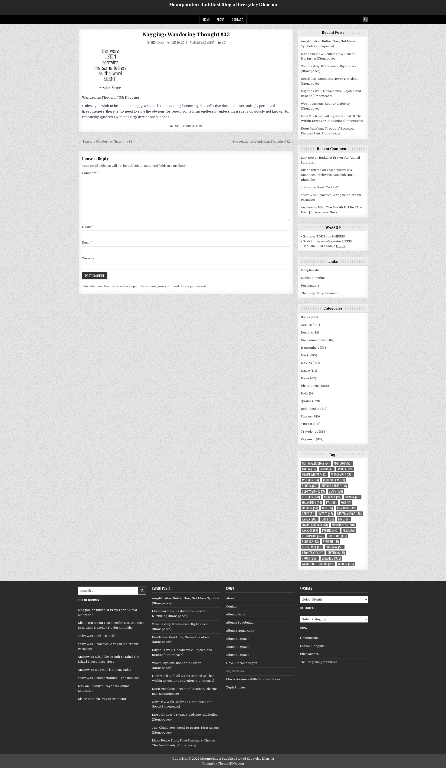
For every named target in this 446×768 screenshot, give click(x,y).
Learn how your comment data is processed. (174, 286)
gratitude (346, 508)
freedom (310, 508)
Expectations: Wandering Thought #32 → (263, 141)
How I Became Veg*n (241, 663)
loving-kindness (315, 525)
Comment (90, 173)
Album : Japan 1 (237, 639)
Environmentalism (314, 340)
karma (309, 519)
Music (305, 370)
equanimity (312, 502)
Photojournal (310, 385)
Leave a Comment (204, 42)
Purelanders (310, 285)
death (336, 491)
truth (310, 558)
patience (330, 530)
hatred (325, 513)
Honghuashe (310, 270)
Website (88, 258)
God (327, 508)
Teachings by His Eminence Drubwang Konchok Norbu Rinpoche (328, 174)
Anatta (309, 469)
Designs (307, 332)
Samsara (334, 547)
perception (313, 536)
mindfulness (343, 525)
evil (331, 502)
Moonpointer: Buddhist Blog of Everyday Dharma (223, 5)
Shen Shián (157, 42)
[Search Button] (365, 19)
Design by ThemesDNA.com (223, 763)
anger (326, 469)
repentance (312, 547)
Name (87, 226)
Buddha (309, 486)
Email (87, 242)
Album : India (235, 614)
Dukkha (352, 497)
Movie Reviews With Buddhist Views (253, 679)
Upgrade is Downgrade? (113, 669)
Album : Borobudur (240, 622)
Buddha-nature (334, 486)
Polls (304, 393)
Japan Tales (235, 671)
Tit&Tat (306, 424)
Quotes (306, 401)
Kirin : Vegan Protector (109, 699)
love (344, 519)
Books (305, 317)
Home (206, 19)
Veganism (308, 439)
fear (346, 502)
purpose (310, 541)
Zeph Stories (236, 687)
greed (308, 513)
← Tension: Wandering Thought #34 (105, 141)
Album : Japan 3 (237, 655)
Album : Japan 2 (237, 647)
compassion (313, 491)
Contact (237, 19)
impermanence (349, 513)
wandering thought (318, 564)
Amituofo (342, 463)
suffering (336, 553)
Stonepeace (312, 553)
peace (349, 530)
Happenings (310, 347)
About (221, 19)
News (305, 378)
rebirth (331, 541)
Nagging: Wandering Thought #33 (186, 34)
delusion (311, 497)
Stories (306, 416)
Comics (306, 325)
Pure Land (337, 536)
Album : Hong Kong (240, 630)
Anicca (345, 469)
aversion (310, 480)
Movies (306, 363)
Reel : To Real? (328, 187)
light (327, 519)
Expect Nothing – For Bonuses (117, 678)
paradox (310, 530)
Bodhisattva (334, 480)
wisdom (346, 564)
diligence (332, 497)
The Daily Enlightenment (319, 293)
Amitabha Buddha (316, 463)
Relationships (311, 409)
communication (193, 126)
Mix (224, 42)
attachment (342, 474)
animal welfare (314, 474)
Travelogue (309, 431)
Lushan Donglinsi (313, 278)
